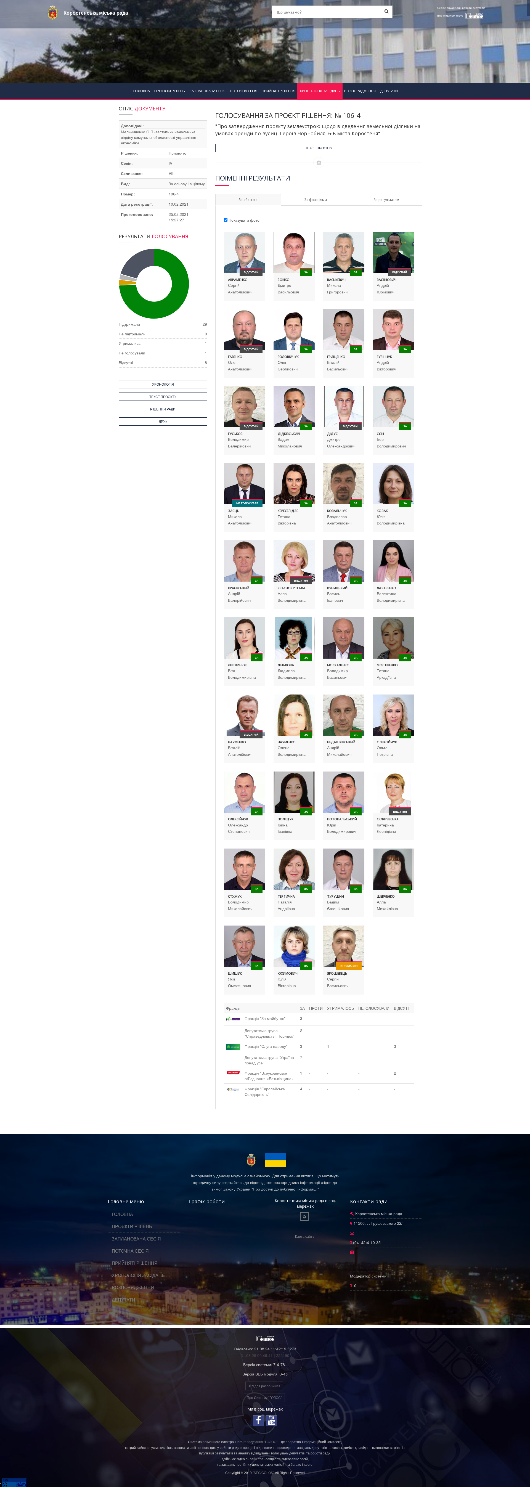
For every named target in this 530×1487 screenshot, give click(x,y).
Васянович (386, 279)
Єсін (380, 433)
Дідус (332, 433)
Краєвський (238, 588)
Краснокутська (291, 588)
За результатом (386, 199)
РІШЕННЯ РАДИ (163, 409)
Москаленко (338, 665)
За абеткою (248, 199)
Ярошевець (337, 973)
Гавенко (235, 356)
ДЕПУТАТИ (389, 90)
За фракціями (315, 199)
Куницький (337, 588)
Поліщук (285, 819)
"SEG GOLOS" (263, 1472)
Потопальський (342, 819)
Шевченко (386, 896)
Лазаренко (386, 588)
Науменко (237, 742)
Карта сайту (304, 1236)
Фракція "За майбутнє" (265, 1018)
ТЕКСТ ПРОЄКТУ (318, 147)
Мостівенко (387, 665)
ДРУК (163, 421)
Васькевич (336, 279)
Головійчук (288, 356)
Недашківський (341, 742)
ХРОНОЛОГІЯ (163, 384)
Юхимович (288, 973)
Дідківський (289, 433)
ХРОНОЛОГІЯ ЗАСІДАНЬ (320, 90)
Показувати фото (244, 220)
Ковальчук (337, 510)
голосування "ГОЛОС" (260, 1441)
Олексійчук (387, 742)
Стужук (235, 896)
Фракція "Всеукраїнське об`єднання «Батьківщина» (269, 1075)
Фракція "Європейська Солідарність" (265, 1091)
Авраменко (238, 279)
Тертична (286, 896)
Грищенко (336, 356)
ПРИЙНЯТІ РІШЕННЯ (278, 90)
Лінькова (286, 665)
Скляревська (388, 819)
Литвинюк (237, 665)
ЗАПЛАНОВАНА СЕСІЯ (207, 90)
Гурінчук (384, 356)
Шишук (235, 973)
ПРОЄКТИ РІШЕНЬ (169, 90)
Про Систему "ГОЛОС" (264, 1397)
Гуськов (235, 433)
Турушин (335, 896)
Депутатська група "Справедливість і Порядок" (269, 1033)
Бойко (284, 279)
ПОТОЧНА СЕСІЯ (243, 90)
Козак (382, 510)
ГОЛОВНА (141, 90)
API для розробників (264, 1385)
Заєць (233, 510)
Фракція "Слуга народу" (266, 1046)
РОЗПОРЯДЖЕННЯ (360, 90)
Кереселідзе (288, 510)
